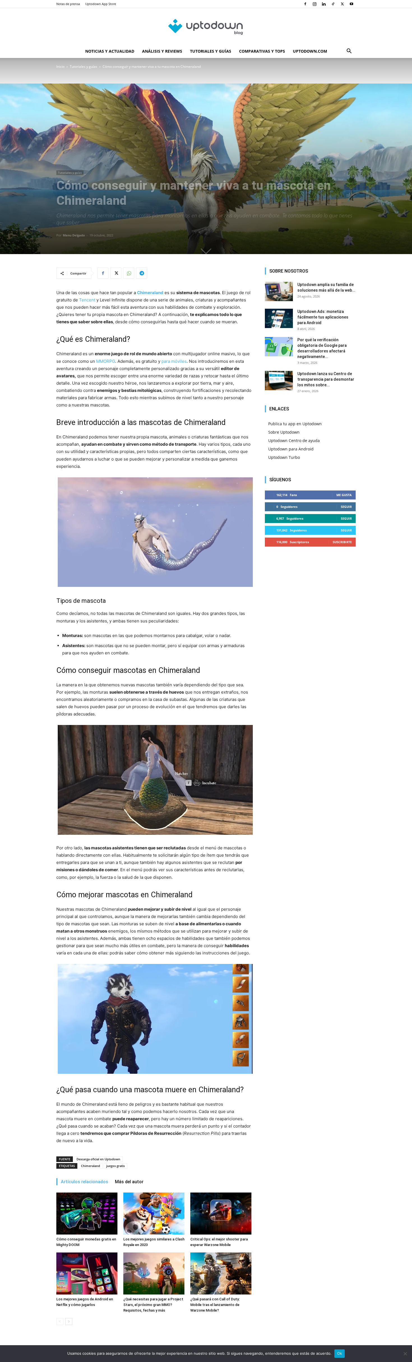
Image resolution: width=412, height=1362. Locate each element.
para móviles (174, 361)
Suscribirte (342, 542)
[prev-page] (59, 1321)
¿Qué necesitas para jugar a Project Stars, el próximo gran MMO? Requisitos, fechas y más (153, 1304)
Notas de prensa (68, 4)
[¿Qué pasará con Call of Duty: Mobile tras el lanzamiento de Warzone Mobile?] (220, 1273)
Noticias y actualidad (109, 51)
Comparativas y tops (262, 51)
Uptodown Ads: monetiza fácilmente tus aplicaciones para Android (322, 317)
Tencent (87, 300)
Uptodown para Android (291, 449)
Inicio (60, 66)
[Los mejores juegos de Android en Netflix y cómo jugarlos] (86, 1273)
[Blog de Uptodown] (206, 26)
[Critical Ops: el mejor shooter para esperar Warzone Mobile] (220, 1214)
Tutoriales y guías (210, 51)
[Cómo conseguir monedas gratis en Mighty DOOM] (86, 1214)
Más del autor (129, 1181)
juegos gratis (115, 1166)
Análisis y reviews (162, 51)
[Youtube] (351, 4)
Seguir (346, 507)
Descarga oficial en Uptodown (98, 1159)
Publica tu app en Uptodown (295, 423)
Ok (339, 1353)
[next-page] (68, 1321)
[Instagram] (314, 4)
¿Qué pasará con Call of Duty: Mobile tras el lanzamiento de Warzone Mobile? (215, 1304)
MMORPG (105, 361)
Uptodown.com (310, 51)
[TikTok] (333, 4)
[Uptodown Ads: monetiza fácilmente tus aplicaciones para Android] (279, 318)
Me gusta (344, 495)
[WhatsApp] (128, 273)
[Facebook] (305, 4)
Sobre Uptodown (284, 432)
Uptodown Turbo (284, 457)
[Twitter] (342, 4)
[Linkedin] (324, 4)
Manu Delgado (74, 235)
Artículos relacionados (84, 1181)
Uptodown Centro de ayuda (294, 440)
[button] (349, 51)
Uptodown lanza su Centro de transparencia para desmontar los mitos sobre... (325, 379)
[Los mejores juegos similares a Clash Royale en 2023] (153, 1214)
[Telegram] (141, 273)
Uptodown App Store (100, 4)
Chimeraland (90, 1166)
